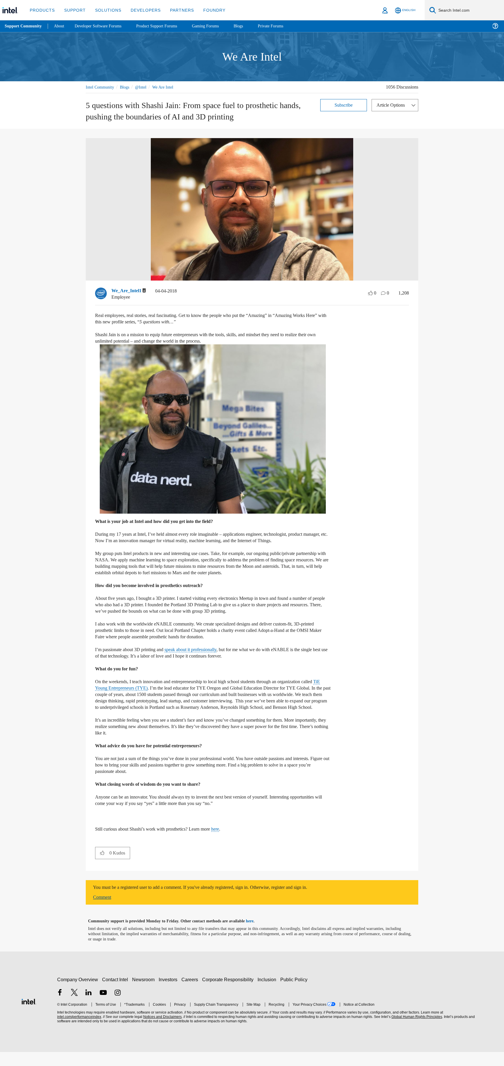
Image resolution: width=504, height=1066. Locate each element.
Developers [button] (141, 10)
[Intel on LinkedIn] (89, 1007)
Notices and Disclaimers (162, 1031)
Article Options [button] (392, 104)
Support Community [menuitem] (24, 26)
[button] (102, 866)
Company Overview (77, 993)
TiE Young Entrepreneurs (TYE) (141, 695)
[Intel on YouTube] (103, 1007)
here (231, 843)
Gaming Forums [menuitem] (216, 26)
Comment (103, 911)
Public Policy (294, 993)
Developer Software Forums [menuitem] (102, 26)
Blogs (128, 87)
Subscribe (343, 104)
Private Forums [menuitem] (283, 26)
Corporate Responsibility (229, 993)
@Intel (145, 87)
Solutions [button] (105, 10)
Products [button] (42, 10)
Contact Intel (115, 993)
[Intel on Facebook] (60, 1007)
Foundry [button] (207, 10)
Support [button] (73, 10)
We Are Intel (169, 87)
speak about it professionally (203, 657)
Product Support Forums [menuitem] (164, 26)
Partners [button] (176, 10)
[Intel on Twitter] (74, 1007)
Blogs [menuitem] (250, 26)
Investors (169, 993)
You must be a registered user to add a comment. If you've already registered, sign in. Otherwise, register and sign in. (215, 901)
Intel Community (101, 87)
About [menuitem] (60, 26)
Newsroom (144, 993)
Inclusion (268, 993)
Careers (191, 993)
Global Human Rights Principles (415, 1031)
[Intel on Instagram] (118, 1007)
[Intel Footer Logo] (29, 1015)
